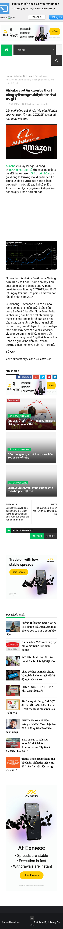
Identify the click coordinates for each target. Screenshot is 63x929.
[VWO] (11, 17)
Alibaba (10, 166)
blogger (50, 536)
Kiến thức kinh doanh (24, 76)
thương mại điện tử (21, 169)
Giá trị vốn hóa (40, 173)
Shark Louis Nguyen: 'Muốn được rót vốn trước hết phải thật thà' (30, 489)
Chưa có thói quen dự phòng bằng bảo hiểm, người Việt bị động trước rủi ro (38, 675)
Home (9, 76)
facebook (37, 536)
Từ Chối (37, 17)
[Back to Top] (32, 918)
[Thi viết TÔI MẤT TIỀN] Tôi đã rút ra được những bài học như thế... (31, 422)
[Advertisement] (31, 216)
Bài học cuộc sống (17, 483)
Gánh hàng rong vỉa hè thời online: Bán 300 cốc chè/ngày (30, 456)
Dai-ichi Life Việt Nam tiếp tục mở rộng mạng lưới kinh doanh (39, 646)
